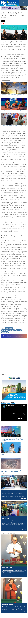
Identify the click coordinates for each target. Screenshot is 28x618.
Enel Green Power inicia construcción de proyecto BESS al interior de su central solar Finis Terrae (13, 471)
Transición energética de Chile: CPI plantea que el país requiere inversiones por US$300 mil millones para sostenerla (13, 439)
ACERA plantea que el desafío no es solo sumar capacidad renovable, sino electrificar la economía (13, 455)
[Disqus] (14, 355)
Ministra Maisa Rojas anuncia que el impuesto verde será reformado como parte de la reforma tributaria (12, 111)
